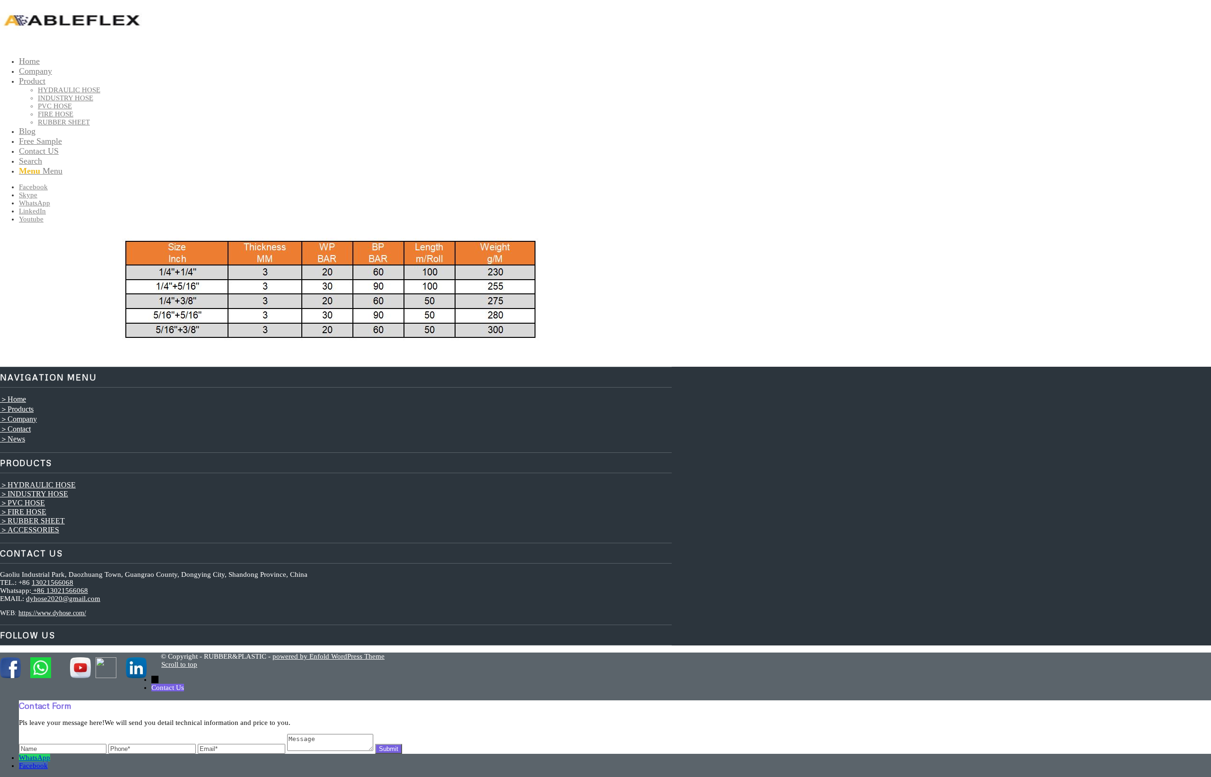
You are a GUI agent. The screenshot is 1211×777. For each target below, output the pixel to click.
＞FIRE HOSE (23, 512)
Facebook (33, 765)
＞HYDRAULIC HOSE (38, 485)
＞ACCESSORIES (29, 530)
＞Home (13, 399)
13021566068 (52, 582)
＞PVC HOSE (22, 503)
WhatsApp (34, 757)
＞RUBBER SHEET (32, 521)
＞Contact (15, 429)
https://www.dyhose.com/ (52, 613)
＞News (12, 439)
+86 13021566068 (59, 590)
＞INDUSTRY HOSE (34, 494)
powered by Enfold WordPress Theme (328, 656)
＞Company (18, 419)
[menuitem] (345, 61)
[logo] (71, 45)
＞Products (17, 409)
